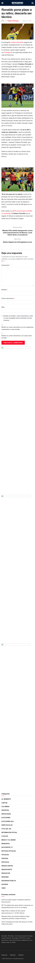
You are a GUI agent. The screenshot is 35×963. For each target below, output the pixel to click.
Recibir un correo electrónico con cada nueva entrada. (16, 337)
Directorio (12, 955)
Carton (4, 803)
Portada (4, 858)
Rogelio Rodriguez (13, 21)
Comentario (5, 265)
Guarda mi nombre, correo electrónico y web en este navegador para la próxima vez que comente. (18, 318)
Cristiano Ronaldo (17, 42)
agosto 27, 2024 (26, 21)
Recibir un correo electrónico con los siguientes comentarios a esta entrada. (17, 328)
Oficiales (5, 855)
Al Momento (6, 799)
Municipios (5, 844)
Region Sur (5, 873)
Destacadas (6, 814)
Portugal (7, 52)
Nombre (4, 290)
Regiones (5, 877)
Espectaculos (6, 825)
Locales (4, 836)
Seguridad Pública (8, 881)
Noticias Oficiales (8, 851)
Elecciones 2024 (7, 821)
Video (3, 888)
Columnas (5, 806)
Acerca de (4, 955)
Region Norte (6, 869)
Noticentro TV (7, 847)
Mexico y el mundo (8, 840)
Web (2, 307)
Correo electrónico (8, 298)
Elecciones (5, 817)
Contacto (20, 955)
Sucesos (4, 884)
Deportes (5, 810)
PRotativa (5, 862)
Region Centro (7, 866)
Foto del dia (6, 829)
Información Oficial (9, 832)
